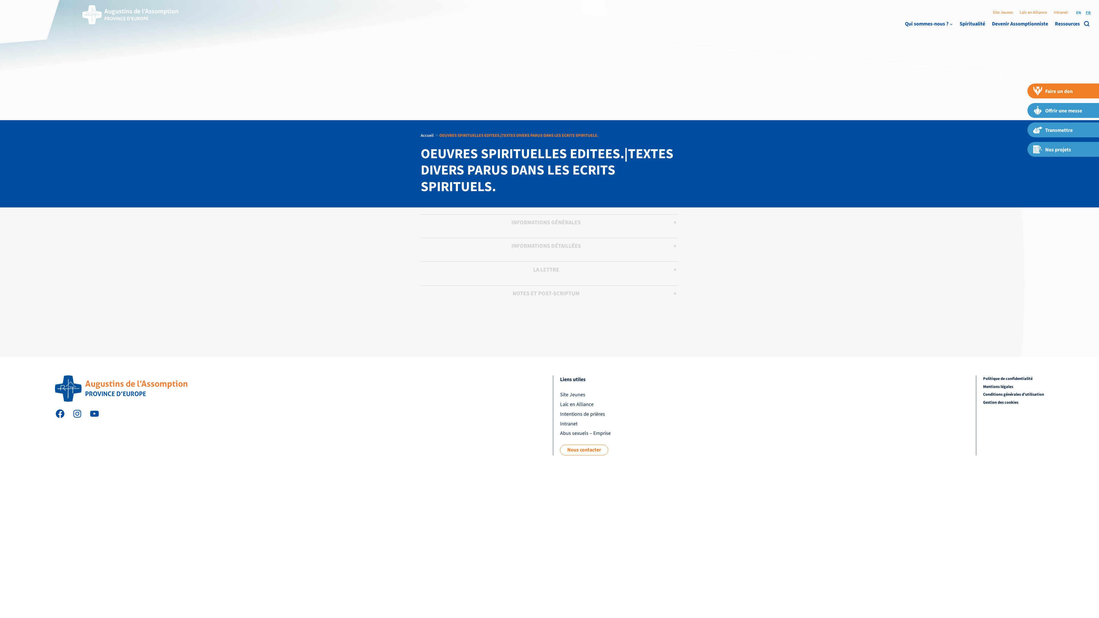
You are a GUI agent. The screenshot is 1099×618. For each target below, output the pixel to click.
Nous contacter (584, 449)
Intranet (1061, 12)
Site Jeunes (1003, 12)
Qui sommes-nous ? (926, 23)
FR (1088, 13)
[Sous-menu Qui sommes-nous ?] (951, 23)
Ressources (1067, 23)
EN (1078, 13)
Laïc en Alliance (1033, 12)
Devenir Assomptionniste (1020, 23)
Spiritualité (972, 23)
